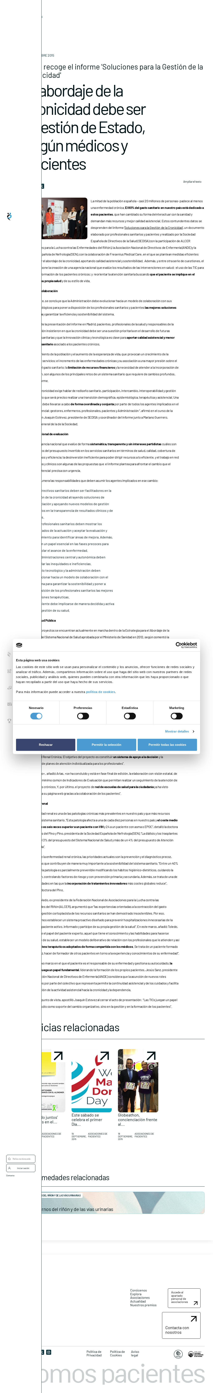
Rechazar (46, 744)
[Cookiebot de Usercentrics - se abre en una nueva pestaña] (179, 645)
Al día (28, 23)
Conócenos (138, 1290)
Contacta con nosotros (177, 1330)
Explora (135, 1294)
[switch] (83, 716)
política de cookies (100, 692)
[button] (45, 1096)
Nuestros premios (143, 1305)
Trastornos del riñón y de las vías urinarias (70, 1209)
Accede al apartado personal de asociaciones (179, 1297)
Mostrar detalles (177, 731)
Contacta (10, 1175)
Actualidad (138, 1301)
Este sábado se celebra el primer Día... (87, 1119)
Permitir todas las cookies (167, 744)
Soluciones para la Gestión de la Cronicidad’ (153, 227)
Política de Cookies (117, 1353)
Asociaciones (140, 1297)
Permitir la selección (106, 744)
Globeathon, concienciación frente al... (137, 1119)
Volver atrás (35, 16)
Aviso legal (135, 1353)
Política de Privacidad (94, 1353)
